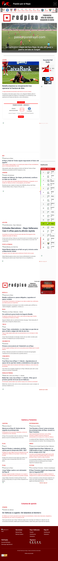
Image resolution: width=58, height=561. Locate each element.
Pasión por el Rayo (22, 4)
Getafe (52, 200)
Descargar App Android (6, 544)
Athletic (52, 239)
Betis (52, 196)
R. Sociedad (52, 235)
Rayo (52, 223)
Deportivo (52, 208)
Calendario (32, 536)
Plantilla (31, 532)
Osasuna (52, 231)
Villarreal (52, 204)
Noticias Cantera (19, 534)
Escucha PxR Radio (5, 542)
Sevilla (52, 172)
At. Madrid (52, 180)
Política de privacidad (29, 553)
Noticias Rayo (19, 532)
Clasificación (33, 534)
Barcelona (52, 184)
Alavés (52, 176)
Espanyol (52, 188)
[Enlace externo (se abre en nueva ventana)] (29, 18)
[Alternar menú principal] (55, 3)
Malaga (52, 243)
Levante (52, 247)
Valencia (52, 215)
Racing (52, 220)
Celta (52, 212)
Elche (52, 227)
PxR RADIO (21, 116)
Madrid (52, 192)
